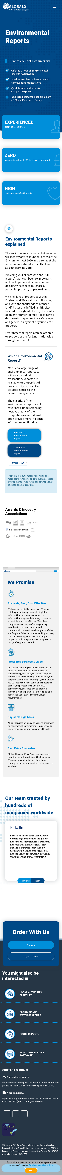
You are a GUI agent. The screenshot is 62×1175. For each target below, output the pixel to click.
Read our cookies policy (41, 1165)
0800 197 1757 (9, 1101)
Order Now (18, 462)
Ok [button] (31, 1170)
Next (37, 880)
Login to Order (31, 956)
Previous (25, 880)
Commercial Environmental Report (21, 450)
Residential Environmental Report (21, 435)
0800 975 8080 (21, 1085)
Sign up (31, 945)
